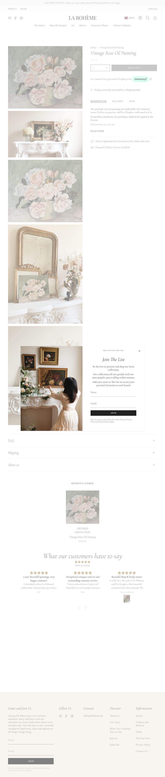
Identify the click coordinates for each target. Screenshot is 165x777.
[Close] (139, 351)
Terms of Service (104, 422)
